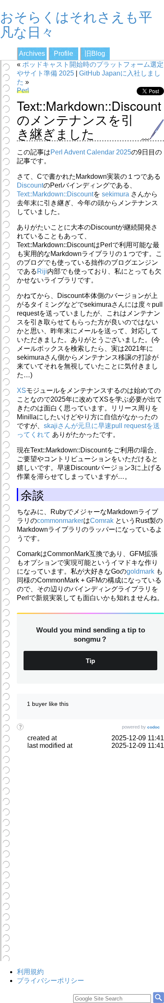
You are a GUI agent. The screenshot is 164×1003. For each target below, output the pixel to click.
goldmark (140, 571)
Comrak (102, 520)
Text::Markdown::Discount (55, 194)
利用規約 (30, 971)
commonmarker (60, 520)
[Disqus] (90, 854)
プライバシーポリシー (50, 980)
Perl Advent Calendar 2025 (90, 152)
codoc (153, 727)
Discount (30, 185)
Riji (42, 271)
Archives (32, 53)
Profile (63, 53)
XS (21, 390)
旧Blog (95, 53)
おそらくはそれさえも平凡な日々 (76, 23)
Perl (23, 90)
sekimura (115, 194)
